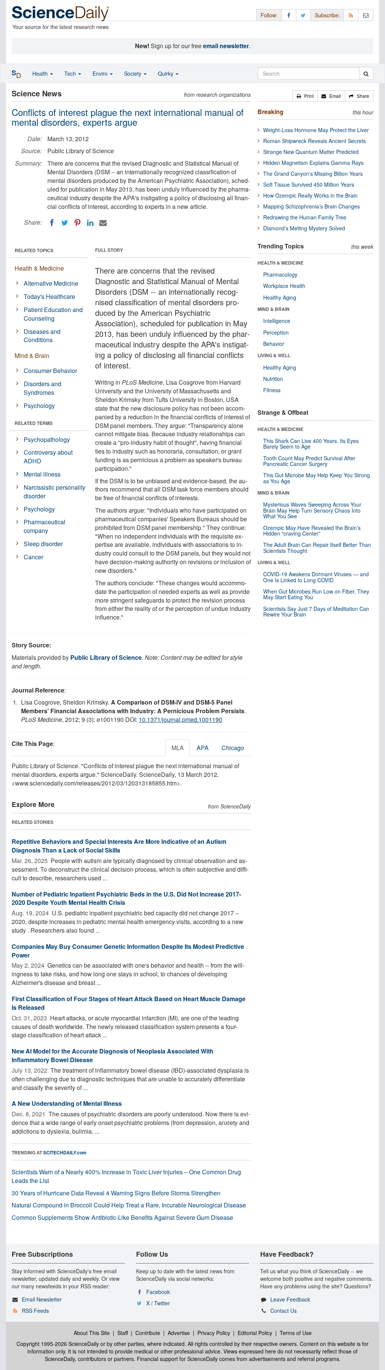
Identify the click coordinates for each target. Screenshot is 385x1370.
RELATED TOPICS (34, 250)
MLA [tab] (177, 747)
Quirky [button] (166, 73)
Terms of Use (296, 1333)
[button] (305, 96)
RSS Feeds (35, 1310)
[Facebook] (51, 222)
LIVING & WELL (274, 355)
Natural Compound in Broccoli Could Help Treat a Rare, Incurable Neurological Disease (129, 1205)
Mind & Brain (32, 355)
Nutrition (273, 378)
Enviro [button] (100, 73)
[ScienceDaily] (60, 13)
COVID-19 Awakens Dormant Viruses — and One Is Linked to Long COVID (316, 576)
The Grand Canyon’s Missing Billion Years (313, 173)
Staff (122, 1333)
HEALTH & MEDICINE (280, 262)
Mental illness (42, 474)
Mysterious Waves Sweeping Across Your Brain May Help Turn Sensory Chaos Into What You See (312, 510)
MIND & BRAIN (274, 309)
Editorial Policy (255, 1333)
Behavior (273, 343)
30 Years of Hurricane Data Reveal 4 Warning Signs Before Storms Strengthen (116, 1193)
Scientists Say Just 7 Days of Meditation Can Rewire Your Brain (316, 611)
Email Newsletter (42, 1299)
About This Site (92, 1333)
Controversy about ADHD (48, 456)
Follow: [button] (269, 15)
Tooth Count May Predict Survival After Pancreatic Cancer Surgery (309, 460)
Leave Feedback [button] (290, 1299)
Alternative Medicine (51, 283)
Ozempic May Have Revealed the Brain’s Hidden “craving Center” (312, 530)
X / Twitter (158, 1303)
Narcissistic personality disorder (54, 491)
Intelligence (276, 320)
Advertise (179, 1333)
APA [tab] (203, 747)
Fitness (271, 390)
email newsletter (226, 45)
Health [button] (40, 73)
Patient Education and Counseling (53, 314)
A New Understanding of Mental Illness (67, 1103)
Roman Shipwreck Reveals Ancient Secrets (314, 141)
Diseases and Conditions (42, 335)
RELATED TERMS (34, 423)
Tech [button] (70, 73)
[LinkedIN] (90, 222)
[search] (366, 73)
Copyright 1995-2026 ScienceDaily (58, 1343)
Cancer (33, 557)
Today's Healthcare (49, 296)
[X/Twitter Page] (303, 15)
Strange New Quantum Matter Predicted (311, 151)
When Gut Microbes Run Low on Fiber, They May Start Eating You (316, 594)
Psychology (39, 405)
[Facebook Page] (288, 15)
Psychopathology (47, 439)
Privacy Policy (213, 1333)
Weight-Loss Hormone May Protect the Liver (316, 130)
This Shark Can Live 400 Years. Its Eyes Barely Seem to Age (311, 443)
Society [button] (133, 73)
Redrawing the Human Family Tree (304, 217)
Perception (276, 332)
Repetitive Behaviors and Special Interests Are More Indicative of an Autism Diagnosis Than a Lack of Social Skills (119, 845)
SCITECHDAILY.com (64, 1152)
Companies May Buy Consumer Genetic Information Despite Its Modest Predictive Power (128, 950)
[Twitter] (64, 222)
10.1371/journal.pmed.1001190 (180, 719)
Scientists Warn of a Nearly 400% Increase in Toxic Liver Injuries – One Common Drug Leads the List (126, 1176)
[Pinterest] (77, 222)
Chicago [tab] (232, 747)
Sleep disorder (43, 543)
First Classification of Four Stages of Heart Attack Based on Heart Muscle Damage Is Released (129, 1003)
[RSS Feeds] (351, 15)
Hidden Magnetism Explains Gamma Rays (313, 162)
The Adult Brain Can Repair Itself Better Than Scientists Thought (317, 547)
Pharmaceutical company (44, 526)
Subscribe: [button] (327, 15)
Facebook (158, 1291)
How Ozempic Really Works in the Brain (310, 195)
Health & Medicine (39, 268)
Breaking (270, 111)
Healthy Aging (279, 297)
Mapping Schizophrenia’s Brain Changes (311, 206)
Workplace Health (284, 285)
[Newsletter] (365, 15)
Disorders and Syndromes (42, 388)
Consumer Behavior (50, 370)
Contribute (147, 1333)
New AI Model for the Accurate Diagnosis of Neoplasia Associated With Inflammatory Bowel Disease (113, 1055)
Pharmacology (280, 274)
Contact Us (283, 1310)
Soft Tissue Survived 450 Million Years (308, 184)
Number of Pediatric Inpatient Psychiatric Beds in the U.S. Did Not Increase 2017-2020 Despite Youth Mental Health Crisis (126, 898)
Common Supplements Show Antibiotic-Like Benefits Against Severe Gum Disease (122, 1217)
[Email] (103, 222)
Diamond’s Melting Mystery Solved (304, 228)
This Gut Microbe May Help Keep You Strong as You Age (316, 477)
